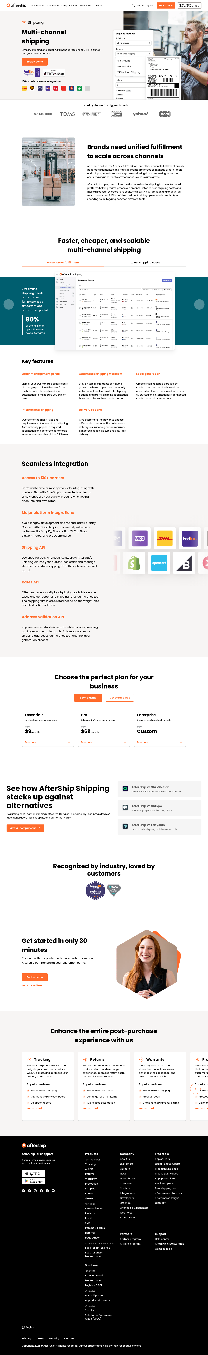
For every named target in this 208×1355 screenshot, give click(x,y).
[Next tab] (199, 304)
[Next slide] (195, 1089)
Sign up (150, 5)
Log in (140, 5)
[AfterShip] (17, 5)
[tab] (63, 262)
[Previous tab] (9, 304)
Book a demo (166, 5)
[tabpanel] (104, 353)
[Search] (133, 5)
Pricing (99, 5)
